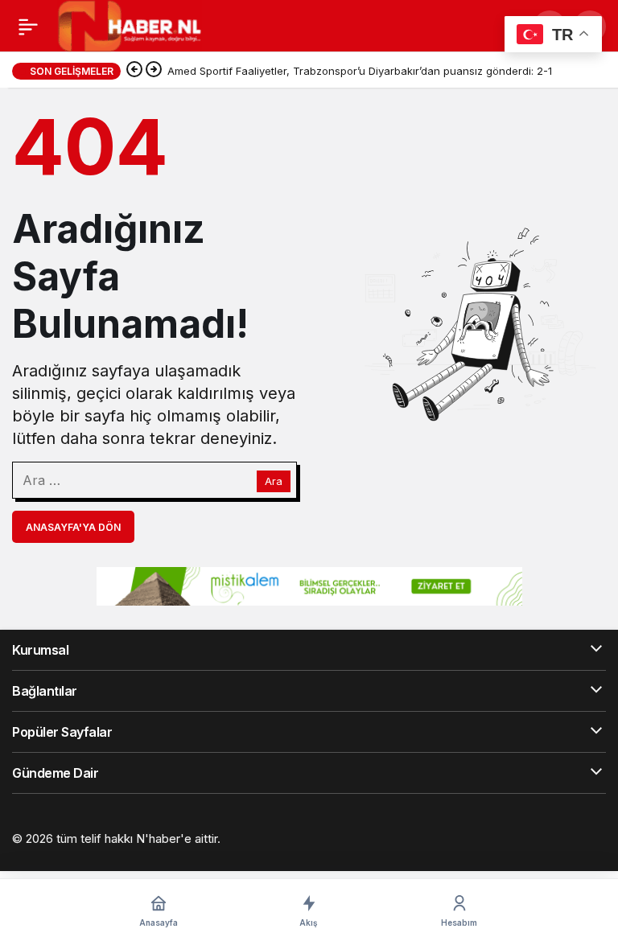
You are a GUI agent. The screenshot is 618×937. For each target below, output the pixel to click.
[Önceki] (134, 71)
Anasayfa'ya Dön (73, 527)
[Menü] (28, 26)
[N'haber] (129, 25)
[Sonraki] (153, 71)
